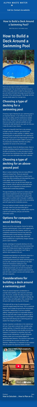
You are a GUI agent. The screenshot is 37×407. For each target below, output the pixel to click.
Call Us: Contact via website (18, 10)
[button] (11, 5)
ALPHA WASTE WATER (16, 2)
